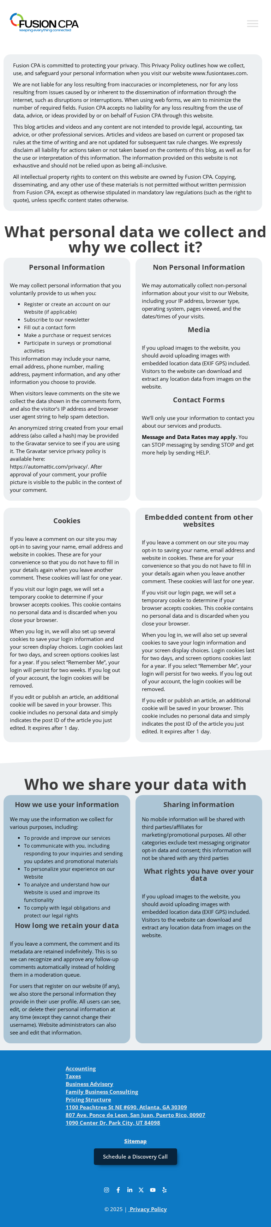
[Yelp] (164, 1190)
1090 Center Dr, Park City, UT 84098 (113, 1122)
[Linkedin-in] (130, 1190)
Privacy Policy (148, 1209)
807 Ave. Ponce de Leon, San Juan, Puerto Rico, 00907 (135, 1114)
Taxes (73, 1076)
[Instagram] (106, 1190)
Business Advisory (89, 1083)
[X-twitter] (141, 1190)
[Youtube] (152, 1190)
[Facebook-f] (118, 1190)
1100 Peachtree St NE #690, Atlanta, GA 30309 (126, 1107)
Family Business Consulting (102, 1091)
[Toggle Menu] (252, 23)
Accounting (81, 1068)
